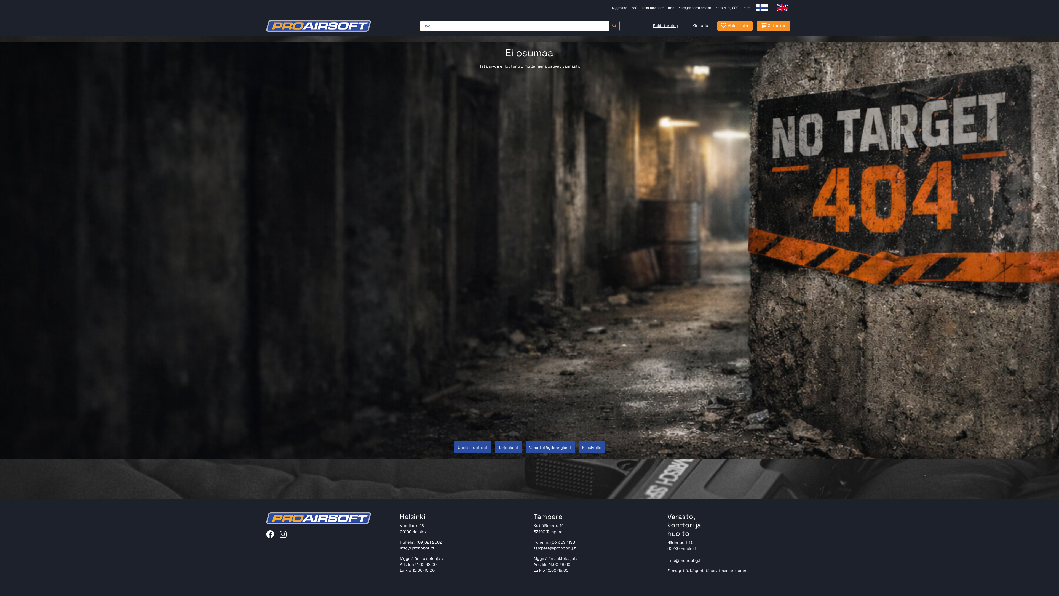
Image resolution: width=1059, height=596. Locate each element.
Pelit (746, 8)
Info (671, 8)
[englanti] (782, 8)
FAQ (634, 8)
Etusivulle (591, 447)
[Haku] (614, 26)
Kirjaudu (700, 25)
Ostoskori (777, 25)
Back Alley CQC (726, 8)
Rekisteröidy (665, 25)
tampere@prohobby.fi (555, 548)
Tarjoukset (508, 447)
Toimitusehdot (653, 8)
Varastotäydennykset (550, 447)
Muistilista (737, 25)
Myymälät (619, 8)
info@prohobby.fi (417, 548)
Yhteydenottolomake (695, 8)
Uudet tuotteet (473, 447)
